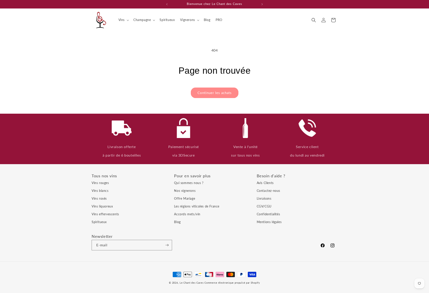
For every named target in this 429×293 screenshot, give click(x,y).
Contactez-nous (268, 191)
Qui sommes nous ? (188, 183)
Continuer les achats (215, 93)
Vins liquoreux (102, 206)
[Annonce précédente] (167, 4)
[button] (123, 20)
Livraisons (264, 198)
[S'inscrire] (167, 245)
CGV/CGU (264, 206)
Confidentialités (268, 214)
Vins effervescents (105, 214)
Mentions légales (269, 222)
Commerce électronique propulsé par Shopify (232, 282)
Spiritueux (99, 222)
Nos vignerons (185, 191)
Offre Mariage (184, 198)
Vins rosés (99, 198)
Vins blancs (100, 191)
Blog (177, 222)
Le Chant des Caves (192, 282)
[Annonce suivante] (262, 4)
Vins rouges (100, 183)
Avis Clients (265, 183)
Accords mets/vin (187, 214)
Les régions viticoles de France (196, 206)
